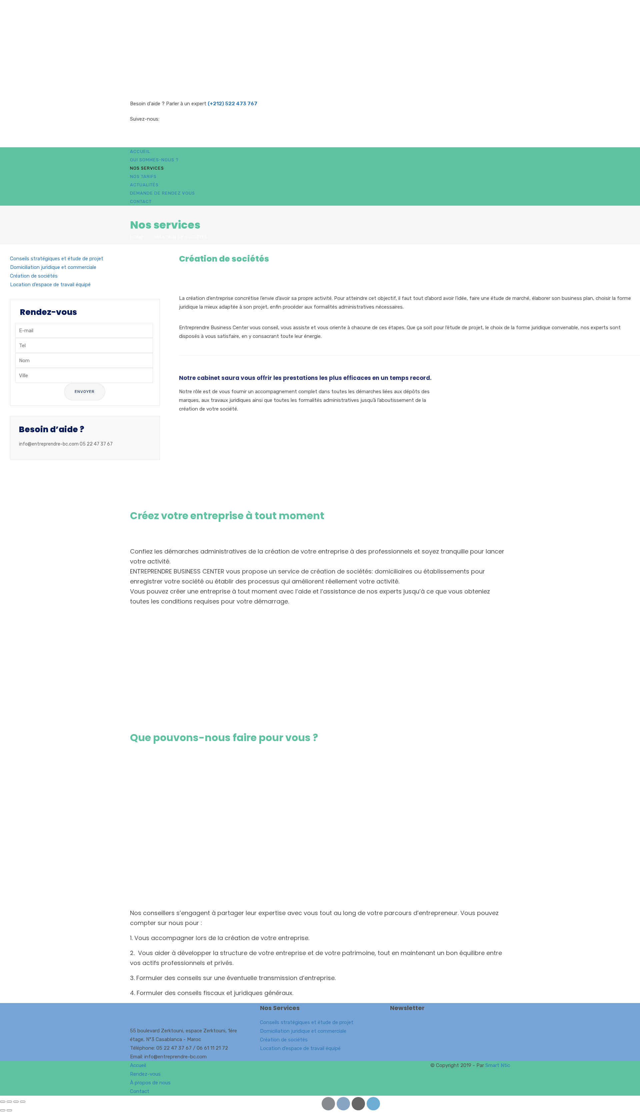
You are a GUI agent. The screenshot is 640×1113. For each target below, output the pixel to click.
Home (137, 237)
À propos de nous (150, 1083)
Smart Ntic (497, 1065)
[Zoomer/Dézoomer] (2, 1102)
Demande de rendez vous (162, 193)
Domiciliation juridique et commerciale (53, 267)
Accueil (140, 151)
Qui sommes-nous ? (154, 159)
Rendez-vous (145, 1074)
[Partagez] (16, 1102)
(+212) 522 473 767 (232, 104)
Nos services (147, 168)
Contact (141, 201)
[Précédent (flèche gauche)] (2, 1110)
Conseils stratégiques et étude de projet (56, 259)
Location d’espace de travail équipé (50, 285)
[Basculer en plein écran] (9, 1102)
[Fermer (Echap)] (22, 1102)
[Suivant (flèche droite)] (9, 1110)
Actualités (144, 184)
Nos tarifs (143, 176)
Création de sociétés (34, 276)
